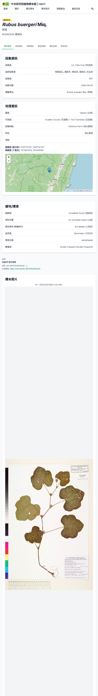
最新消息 (76, 8)
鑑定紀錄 (53, 46)
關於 (17, 8)
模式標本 (30, 8)
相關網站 (61, 8)
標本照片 (64, 46)
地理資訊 (30, 46)
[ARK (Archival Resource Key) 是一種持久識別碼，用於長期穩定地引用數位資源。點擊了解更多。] (27, 265)
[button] (49, 170)
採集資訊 (18, 46)
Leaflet (67, 191)
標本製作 (45, 8)
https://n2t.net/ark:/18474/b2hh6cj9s (25, 269)
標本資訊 (7, 46)
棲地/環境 (42, 46)
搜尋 (6, 8)
